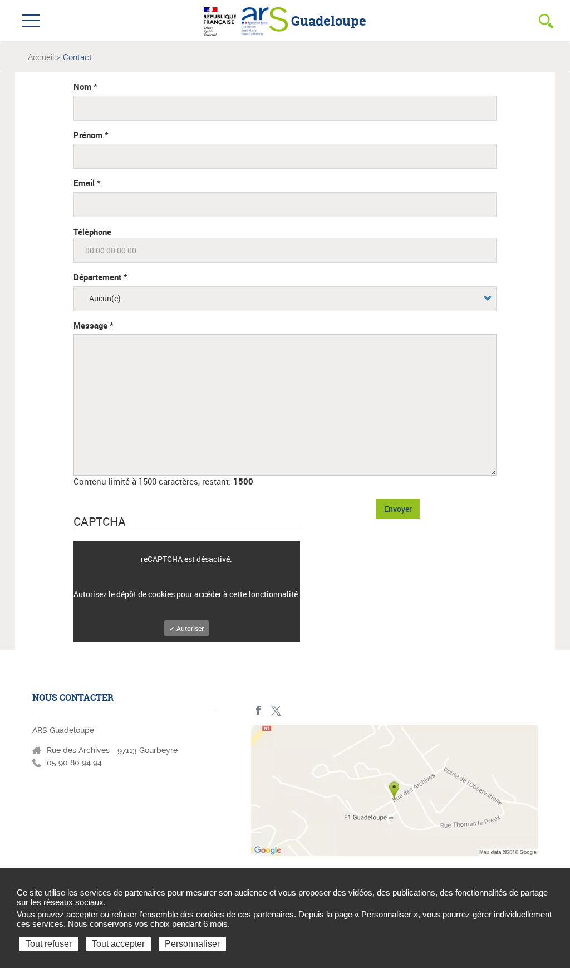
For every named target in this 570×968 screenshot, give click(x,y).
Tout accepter (118, 944)
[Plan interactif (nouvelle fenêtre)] (394, 793)
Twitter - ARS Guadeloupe (275, 710)
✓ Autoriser (186, 628)
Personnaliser (192, 944)
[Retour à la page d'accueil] (264, 20)
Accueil (41, 56)
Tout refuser (49, 944)
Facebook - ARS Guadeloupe (258, 710)
